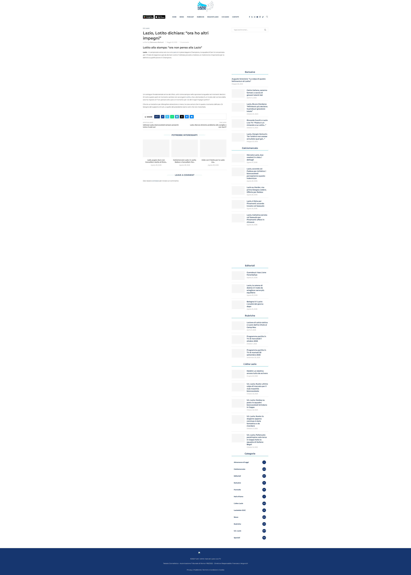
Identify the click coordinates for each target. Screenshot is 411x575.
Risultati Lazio (212, 17)
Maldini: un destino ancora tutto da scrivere (257, 372)
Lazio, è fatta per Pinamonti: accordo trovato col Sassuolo (255, 203)
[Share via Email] (192, 116)
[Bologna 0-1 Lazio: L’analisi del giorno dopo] (238, 305)
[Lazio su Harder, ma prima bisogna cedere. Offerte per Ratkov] (238, 190)
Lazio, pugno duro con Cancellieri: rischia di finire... (156, 161)
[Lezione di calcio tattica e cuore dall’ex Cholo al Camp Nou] (238, 325)
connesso (155, 181)
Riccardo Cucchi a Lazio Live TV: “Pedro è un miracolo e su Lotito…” (257, 122)
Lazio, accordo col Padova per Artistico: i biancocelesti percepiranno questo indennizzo (256, 173)
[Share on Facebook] (162, 116)
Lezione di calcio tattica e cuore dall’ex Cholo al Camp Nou (257, 325)
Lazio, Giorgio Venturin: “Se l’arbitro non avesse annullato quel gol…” (257, 136)
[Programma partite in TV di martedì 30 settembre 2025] (238, 353)
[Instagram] (254, 17)
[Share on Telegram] (177, 116)
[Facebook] (249, 17)
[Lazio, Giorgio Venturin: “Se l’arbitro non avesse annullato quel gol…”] (238, 137)
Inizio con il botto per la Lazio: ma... (213, 161)
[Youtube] (257, 17)
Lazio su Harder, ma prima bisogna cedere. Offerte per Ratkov (257, 189)
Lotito (188, 97)
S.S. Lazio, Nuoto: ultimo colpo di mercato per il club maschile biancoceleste (257, 387)
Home (174, 17)
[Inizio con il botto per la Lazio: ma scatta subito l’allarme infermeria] (213, 148)
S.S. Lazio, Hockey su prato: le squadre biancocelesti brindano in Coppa (257, 403)
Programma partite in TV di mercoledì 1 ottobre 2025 (256, 338)
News (182, 17)
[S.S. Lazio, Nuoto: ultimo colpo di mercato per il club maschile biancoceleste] (238, 387)
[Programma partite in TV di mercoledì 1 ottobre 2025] (238, 339)
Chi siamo (225, 17)
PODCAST (190, 17)
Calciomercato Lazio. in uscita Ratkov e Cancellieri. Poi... (184, 161)
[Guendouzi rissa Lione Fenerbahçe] (238, 275)
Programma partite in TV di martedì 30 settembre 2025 (256, 352)
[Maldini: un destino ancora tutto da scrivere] (238, 374)
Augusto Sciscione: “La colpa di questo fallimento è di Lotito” (249, 80)
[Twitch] (260, 17)
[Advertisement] (184, 76)
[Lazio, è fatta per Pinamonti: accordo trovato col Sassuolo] (238, 204)
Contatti (235, 17)
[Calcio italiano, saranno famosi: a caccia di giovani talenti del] (238, 93)
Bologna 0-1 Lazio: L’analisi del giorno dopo (255, 304)
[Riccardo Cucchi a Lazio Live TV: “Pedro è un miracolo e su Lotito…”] (238, 123)
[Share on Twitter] (167, 116)
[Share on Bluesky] (187, 116)
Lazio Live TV (216, 559)
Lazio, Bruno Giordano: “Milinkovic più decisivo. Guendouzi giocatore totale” (257, 107)
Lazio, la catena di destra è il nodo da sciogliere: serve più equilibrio (255, 289)
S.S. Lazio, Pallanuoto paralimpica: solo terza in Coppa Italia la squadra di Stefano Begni (257, 440)
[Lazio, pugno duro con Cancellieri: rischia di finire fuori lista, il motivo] (156, 148)
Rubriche (200, 17)
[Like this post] (158, 116)
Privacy (189, 570)
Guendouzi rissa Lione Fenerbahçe (256, 273)
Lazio (175, 52)
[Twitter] (252, 17)
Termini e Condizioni (210, 570)
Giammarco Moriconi (157, 42)
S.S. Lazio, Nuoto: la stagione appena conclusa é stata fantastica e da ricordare (255, 421)
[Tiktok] (263, 17)
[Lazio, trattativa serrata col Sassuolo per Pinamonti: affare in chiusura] (238, 218)
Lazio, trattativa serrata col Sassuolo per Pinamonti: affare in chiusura (257, 218)
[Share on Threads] (182, 116)
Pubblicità (197, 570)
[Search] (267, 17)
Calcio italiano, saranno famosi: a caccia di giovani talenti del (257, 92)
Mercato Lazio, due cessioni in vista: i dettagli (255, 157)
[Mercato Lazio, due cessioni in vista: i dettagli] (238, 158)
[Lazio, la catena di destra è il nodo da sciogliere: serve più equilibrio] (238, 288)
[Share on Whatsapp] (172, 116)
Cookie (221, 570)
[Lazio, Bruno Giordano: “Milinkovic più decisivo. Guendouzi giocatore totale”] (238, 107)
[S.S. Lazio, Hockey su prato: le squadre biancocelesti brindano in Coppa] (238, 403)
